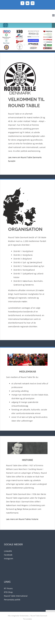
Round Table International (16, 596)
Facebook (8, 555)
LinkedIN (8, 551)
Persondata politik (12, 599)
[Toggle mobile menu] (53, 15)
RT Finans (8, 588)
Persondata (27, 619)
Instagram (8, 558)
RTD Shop (8, 592)
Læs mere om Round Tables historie (22, 519)
